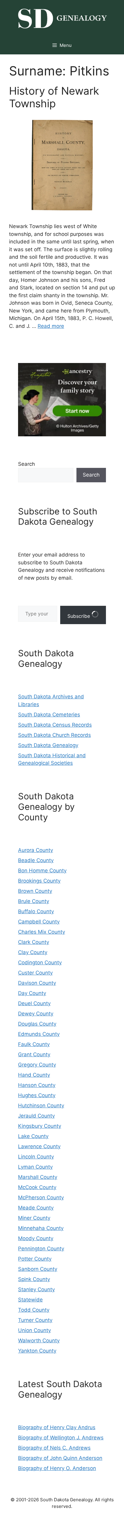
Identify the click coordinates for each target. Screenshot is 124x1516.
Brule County (33, 901)
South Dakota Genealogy (48, 745)
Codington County (40, 962)
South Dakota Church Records (54, 735)
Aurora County (35, 850)
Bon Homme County (42, 871)
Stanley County (36, 1289)
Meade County (36, 1208)
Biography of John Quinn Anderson (60, 1458)
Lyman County (35, 1167)
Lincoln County (36, 1157)
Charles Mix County (41, 932)
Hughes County (36, 1095)
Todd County (33, 1310)
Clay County (32, 952)
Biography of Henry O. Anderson (57, 1468)
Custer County (35, 973)
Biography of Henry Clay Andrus (56, 1427)
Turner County (35, 1320)
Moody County (35, 1238)
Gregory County (37, 1065)
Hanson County (36, 1085)
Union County (34, 1330)
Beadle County (36, 860)
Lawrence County (39, 1146)
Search (26, 464)
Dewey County (35, 1014)
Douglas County (37, 1024)
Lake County (33, 1136)
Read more (51, 326)
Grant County (34, 1054)
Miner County (34, 1218)
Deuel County (34, 1003)
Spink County (34, 1279)
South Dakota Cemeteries (49, 715)
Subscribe (79, 616)
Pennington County (41, 1249)
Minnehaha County (41, 1228)
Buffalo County (36, 911)
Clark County (33, 942)
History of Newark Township (54, 97)
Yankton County (37, 1351)
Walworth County (39, 1341)
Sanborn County (37, 1269)
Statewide (30, 1300)
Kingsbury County (39, 1126)
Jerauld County (36, 1116)
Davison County (37, 983)
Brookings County (39, 881)
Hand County (34, 1075)
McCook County (37, 1187)
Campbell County (39, 922)
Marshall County (37, 1177)
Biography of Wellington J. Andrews (61, 1438)
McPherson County (41, 1197)
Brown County (35, 891)
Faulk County (34, 1044)
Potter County (34, 1259)
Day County (32, 993)
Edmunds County (39, 1034)
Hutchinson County (41, 1106)
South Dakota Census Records (55, 725)
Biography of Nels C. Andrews (54, 1448)
